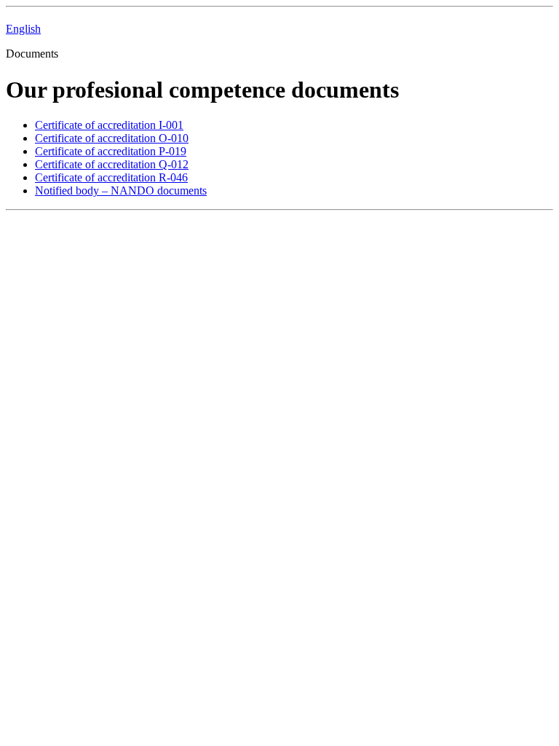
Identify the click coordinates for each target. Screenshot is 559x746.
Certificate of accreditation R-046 (111, 177)
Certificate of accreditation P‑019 (110, 151)
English (23, 29)
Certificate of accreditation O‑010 (112, 138)
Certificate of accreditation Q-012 (112, 164)
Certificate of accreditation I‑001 (109, 125)
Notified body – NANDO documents (121, 190)
